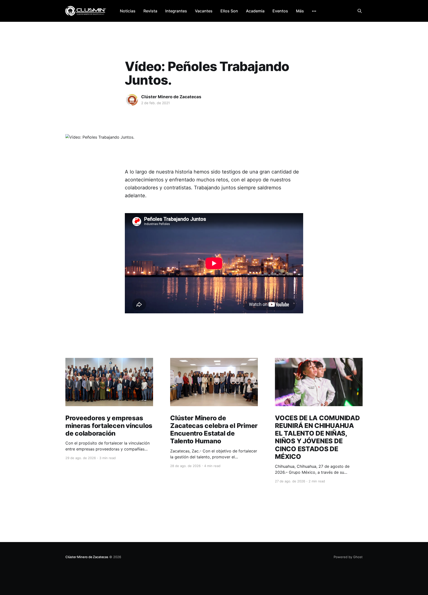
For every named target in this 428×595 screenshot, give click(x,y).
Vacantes (204, 10)
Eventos (280, 10)
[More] (314, 11)
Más (300, 10)
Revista (150, 10)
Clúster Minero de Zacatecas (171, 96)
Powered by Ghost (348, 557)
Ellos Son (229, 10)
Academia (255, 10)
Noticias (127, 10)
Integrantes (176, 10)
